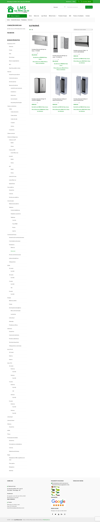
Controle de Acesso (15, 19)
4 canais (11, 281)
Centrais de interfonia (14, 335)
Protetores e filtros (13, 325)
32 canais (11, 274)
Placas (8, 434)
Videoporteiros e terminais (15, 345)
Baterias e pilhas (12, 300)
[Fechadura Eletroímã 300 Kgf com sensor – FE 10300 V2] (61, 35)
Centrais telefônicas (15, 210)
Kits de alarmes (12, 81)
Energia (9, 297)
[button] (86, 2)
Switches (11, 470)
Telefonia (11, 207)
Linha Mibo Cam (14, 152)
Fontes (10, 50)
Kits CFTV (9, 363)
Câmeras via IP (12, 139)
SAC (70, 15)
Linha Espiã (10, 416)
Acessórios (11, 190)
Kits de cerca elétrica (14, 197)
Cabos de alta (14, 115)
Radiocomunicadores (14, 203)
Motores (9, 424)
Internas (12, 375)
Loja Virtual (44, 15)
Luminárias (13, 314)
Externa (11, 355)
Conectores (11, 129)
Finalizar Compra (62, 15)
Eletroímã (13, 251)
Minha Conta (52, 15)
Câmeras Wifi (12, 149)
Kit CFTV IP (10, 349)
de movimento (14, 99)
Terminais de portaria (14, 342)
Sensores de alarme (13, 85)
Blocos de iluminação (15, 310)
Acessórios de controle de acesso (16, 237)
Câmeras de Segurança (12, 137)
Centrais (11, 193)
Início (8, 19)
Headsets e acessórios (16, 213)
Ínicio (30, 15)
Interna (10, 359)
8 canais (11, 291)
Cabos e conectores (11, 106)
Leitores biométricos (13, 258)
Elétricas (13, 247)
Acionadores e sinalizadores (15, 444)
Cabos (10, 109)
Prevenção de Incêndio (12, 437)
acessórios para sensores (16, 88)
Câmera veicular (11, 133)
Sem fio (14, 231)
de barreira (13, 95)
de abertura (13, 91)
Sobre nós (36, 15)
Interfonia (9, 328)
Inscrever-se (68, 1)
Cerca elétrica (10, 187)
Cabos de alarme (14, 111)
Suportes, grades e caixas (14, 68)
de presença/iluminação (16, 102)
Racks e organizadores (14, 60)
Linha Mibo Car (12, 180)
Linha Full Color (12, 176)
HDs (10, 53)
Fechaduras (24, 19)
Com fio (14, 220)
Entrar (74, 1)
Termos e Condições (78, 15)
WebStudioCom (46, 519)
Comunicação (10, 200)
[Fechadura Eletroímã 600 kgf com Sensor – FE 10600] (40, 35)
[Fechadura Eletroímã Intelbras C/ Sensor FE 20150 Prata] (82, 75)
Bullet (12, 142)
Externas (13, 368)
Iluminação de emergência (15, 307)
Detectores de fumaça (14, 451)
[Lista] (32, 30)
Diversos (11, 46)
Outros (12, 126)
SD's (10, 64)
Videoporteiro (12, 261)
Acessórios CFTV (11, 43)
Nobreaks (11, 321)
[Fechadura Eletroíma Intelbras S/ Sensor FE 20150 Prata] (61, 75)
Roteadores (11, 467)
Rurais (13, 227)
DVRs (8, 265)
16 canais (11, 268)
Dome (12, 146)
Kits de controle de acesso (15, 254)
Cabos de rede (14, 119)
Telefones (13, 217)
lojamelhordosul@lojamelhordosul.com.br (15, 508)
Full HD (11, 156)
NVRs (8, 430)
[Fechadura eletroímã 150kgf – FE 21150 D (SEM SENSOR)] (82, 35)
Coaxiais (13, 122)
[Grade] (30, 30)
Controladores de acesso (14, 241)
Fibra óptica (12, 463)
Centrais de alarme (13, 78)
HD (10, 166)
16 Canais (11, 352)
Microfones (11, 57)
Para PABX (14, 223)
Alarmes (9, 71)
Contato (88, 15)
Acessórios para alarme (14, 74)
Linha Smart (11, 317)
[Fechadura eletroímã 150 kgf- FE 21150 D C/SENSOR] (40, 75)
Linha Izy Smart (10, 420)
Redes (8, 454)
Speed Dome (12, 183)
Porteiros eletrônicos (14, 338)
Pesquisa (88, 7)
